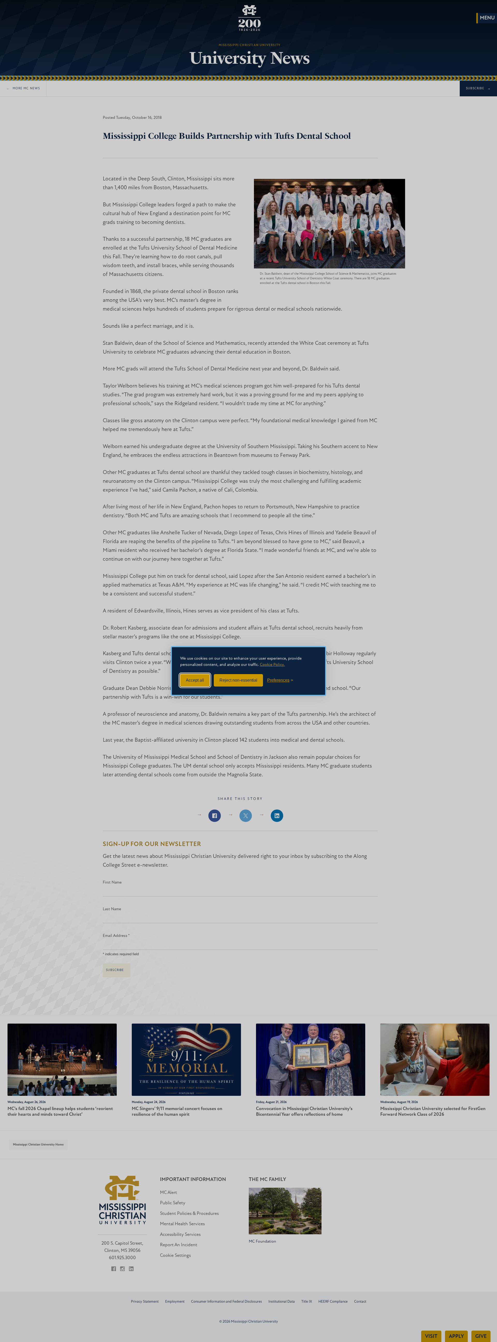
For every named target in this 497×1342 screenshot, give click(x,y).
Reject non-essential (238, 680)
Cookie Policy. (272, 665)
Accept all (195, 680)
